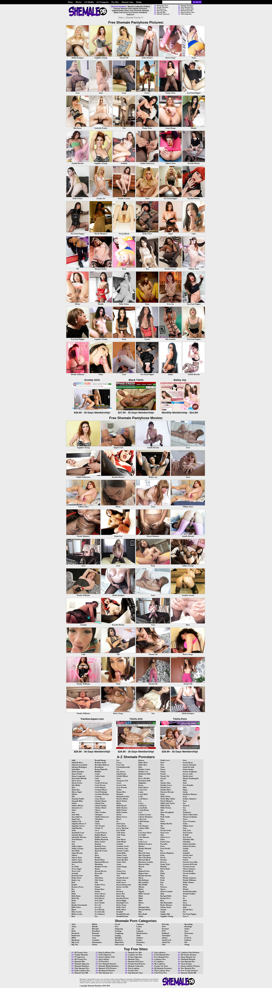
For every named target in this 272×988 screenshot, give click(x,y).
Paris (162, 846)
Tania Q (186, 805)
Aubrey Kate (77, 857)
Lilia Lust (142, 819)
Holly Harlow (122, 808)
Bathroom (76, 935)
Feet (116, 926)
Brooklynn (99, 767)
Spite (185, 787)
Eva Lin (98, 907)
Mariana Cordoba (145, 862)
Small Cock (166, 940)
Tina (185, 828)
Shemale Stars (133, 959)
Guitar (119, 790)
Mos (140, 912)
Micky (141, 889)
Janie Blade (121, 842)
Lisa (140, 830)
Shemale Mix (161, 12)
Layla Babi (142, 794)
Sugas (185, 790)
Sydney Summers (189, 799)
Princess (163, 887)
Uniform (187, 940)
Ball (73, 882)
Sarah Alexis (188, 762)
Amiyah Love (77, 808)
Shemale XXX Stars (136, 961)
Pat (161, 851)
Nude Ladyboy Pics (187, 9)
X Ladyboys (159, 961)
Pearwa (163, 862)
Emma (97, 887)
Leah (140, 796)
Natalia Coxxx (166, 785)
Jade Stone (120, 833)
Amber (74, 803)
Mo (139, 905)
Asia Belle (76, 851)
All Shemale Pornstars (163, 968)
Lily (140, 824)
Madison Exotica (145, 844)
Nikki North (165, 805)
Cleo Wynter (100, 826)
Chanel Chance (101, 801)
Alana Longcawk (78, 776)
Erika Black (100, 896)
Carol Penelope (101, 792)
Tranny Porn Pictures (136, 964)
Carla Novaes (100, 785)
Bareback (75, 933)
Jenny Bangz (121, 866)
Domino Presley (101, 866)
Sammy (163, 909)
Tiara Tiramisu (189, 821)
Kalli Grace (121, 882)
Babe (74, 931)
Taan (185, 801)
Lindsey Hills (143, 828)
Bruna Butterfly (101, 769)
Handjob (118, 938)
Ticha (185, 824)
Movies (78, 2)
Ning (162, 814)
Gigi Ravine (121, 774)
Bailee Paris (76, 878)
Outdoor (139, 938)
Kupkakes (142, 783)
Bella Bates (76, 896)
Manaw (141, 846)
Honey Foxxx (121, 817)
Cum (94, 938)
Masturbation (141, 933)
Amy (73, 812)
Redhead (165, 933)
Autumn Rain (77, 862)
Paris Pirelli (165, 848)
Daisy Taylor (100, 842)
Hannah (119, 794)
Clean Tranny (186, 964)
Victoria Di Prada (190, 864)
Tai (184, 803)
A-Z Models (89, 2)
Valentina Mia (188, 839)
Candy (97, 781)
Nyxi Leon (164, 833)
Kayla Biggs (121, 900)
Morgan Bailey (144, 909)
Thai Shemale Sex (105, 973)
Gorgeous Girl (122, 781)
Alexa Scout (76, 781)
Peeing (139, 944)
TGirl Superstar (186, 14)
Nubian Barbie (166, 824)
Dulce (97, 876)
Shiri (185, 781)
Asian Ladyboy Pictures (190, 966)
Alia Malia (76, 785)
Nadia (140, 916)
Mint (140, 900)
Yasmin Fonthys (189, 894)
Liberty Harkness (145, 817)
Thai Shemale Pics (187, 7)
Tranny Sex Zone (161, 966)
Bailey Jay (76, 880)
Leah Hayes (143, 799)
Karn (118, 889)
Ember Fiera (100, 885)
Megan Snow (143, 873)
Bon (73, 916)
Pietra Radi (165, 869)
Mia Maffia (142, 885)
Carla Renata (100, 787)
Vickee (185, 860)
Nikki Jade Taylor (167, 803)
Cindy (97, 821)
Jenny (118, 864)
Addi (73, 760)
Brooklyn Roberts (102, 765)
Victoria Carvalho (190, 862)
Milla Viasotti (143, 894)
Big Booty (76, 940)
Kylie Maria (143, 787)
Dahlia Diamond (101, 839)
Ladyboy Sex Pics (135, 955)
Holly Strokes (121, 812)
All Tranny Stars (162, 5)
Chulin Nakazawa (102, 817)
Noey (162, 819)
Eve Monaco (100, 914)
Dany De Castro (101, 851)
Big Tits (75, 944)
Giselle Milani (122, 776)
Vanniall (186, 853)
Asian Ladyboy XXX (106, 957)
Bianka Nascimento (79, 905)
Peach (162, 857)
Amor (74, 810)
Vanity (185, 851)
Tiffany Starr (188, 826)
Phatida (163, 866)
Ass (73, 929)
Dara (97, 855)
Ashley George (77, 848)
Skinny (164, 938)
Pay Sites (115, 2)
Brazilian (96, 931)
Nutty (162, 828)
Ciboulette (99, 819)
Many (140, 851)
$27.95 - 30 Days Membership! (136, 412)
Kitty (140, 776)
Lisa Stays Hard (144, 833)
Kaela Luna (121, 880)
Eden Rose (99, 878)
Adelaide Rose (77, 762)
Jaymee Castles (122, 851)
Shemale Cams (127, 2)
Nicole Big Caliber (167, 799)
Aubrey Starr (77, 860)
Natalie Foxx (165, 787)
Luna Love (142, 842)
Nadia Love (165, 760)
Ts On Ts (187, 938)
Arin (73, 842)
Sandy (162, 912)
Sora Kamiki (188, 785)
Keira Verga (121, 905)
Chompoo (99, 814)
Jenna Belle (121, 853)
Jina (118, 876)
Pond (162, 878)
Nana (162, 767)
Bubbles (98, 772)
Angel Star (76, 819)
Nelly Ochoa (165, 796)
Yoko (185, 900)
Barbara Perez (77, 887)
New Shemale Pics (188, 968)
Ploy (162, 876)
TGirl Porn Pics (160, 973)
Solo (163, 944)
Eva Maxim (99, 909)
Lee (139, 801)
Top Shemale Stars (135, 973)
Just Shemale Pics (188, 961)
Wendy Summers (189, 878)
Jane (118, 837)
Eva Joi (98, 905)
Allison (74, 794)
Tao (184, 808)
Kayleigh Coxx (122, 903)
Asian (74, 926)
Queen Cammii (166, 891)
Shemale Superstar (163, 14)
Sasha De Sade (188, 767)
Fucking (118, 931)
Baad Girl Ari (77, 876)
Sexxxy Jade (188, 774)
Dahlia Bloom (100, 835)
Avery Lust (76, 871)
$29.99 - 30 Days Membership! (180, 751)
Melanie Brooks (144, 876)
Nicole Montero (166, 801)
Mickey (141, 887)
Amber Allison (77, 805)
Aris (73, 844)
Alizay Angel (77, 792)
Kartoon (119, 891)
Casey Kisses (100, 799)
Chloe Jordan (100, 812)
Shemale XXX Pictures (107, 968)
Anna (74, 830)
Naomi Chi (164, 776)
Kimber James (144, 769)
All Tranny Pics (162, 10)
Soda (185, 783)
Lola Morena (143, 837)
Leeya (140, 803)
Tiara (185, 819)
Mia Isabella (143, 882)
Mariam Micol (144, 860)
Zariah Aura (188, 909)
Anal (73, 924)
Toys (186, 935)
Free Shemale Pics (161, 957)
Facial (117, 924)
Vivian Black (188, 871)
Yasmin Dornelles (190, 891)
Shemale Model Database (108, 966)
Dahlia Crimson (101, 837)
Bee (73, 889)
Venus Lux (187, 857)
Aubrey (74, 855)
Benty (74, 900)
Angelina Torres (78, 826)
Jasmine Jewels (122, 846)
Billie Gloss (76, 907)
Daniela (98, 844)
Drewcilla (99, 873)
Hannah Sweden (122, 796)
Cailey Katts (100, 776)
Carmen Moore (101, 790)
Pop (161, 882)
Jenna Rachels (122, 860)
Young (186, 944)
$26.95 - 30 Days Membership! (92, 751)
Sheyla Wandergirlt (190, 778)
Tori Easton (187, 833)
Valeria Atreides (189, 844)
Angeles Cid (76, 821)
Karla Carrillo (122, 887)
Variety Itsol (188, 855)
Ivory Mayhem (122, 828)
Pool (164, 926)
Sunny (185, 792)
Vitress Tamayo (189, 869)
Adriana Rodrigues (79, 767)
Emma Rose (99, 889)
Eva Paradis (100, 912)
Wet (185, 942)
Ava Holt (75, 866)
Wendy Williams (189, 880)
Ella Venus (99, 880)
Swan (185, 796)
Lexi (140, 812)
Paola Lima (165, 842)
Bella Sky (75, 898)
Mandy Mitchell (144, 848)
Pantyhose (140, 942)
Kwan (140, 785)
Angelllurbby (77, 828)
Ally (73, 796)
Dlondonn (99, 864)
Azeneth (75, 873)
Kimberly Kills (144, 774)
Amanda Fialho (78, 799)
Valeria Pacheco (189, 846)
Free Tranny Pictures (189, 970)
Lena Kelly (142, 808)
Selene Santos (188, 769)
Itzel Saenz (120, 824)
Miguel (141, 891)
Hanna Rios (121, 792)
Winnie (186, 889)
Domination (97, 942)
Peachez (163, 860)
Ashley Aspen (77, 846)
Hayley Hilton (122, 799)
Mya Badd (142, 914)
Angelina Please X (79, 824)
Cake (97, 778)
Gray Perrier (121, 787)
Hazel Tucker (121, 801)
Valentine (186, 842)
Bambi (74, 885)
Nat (161, 781)
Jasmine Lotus (122, 848)
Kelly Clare (121, 907)
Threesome (188, 933)
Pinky (162, 873)
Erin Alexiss (99, 898)
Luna (140, 839)
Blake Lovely (77, 914)
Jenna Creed (121, 855)
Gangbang (119, 933)
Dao (96, 853)
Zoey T (186, 916)
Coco (97, 830)
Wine (185, 887)
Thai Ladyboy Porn (162, 970)
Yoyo (185, 903)
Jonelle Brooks (122, 878)
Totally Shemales (162, 7)
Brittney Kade (100, 762)
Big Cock (75, 942)
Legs (138, 929)
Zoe (184, 912)
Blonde (95, 926)
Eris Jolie (99, 900)
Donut (97, 869)
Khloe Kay (142, 765)
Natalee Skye (165, 783)
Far (117, 760)
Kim (140, 767)
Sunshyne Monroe (190, 794)
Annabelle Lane (78, 833)
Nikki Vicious (165, 808)
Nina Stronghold (167, 812)
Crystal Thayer (101, 833)
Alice (74, 787)
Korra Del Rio (144, 778)
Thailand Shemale (188, 959)
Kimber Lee (143, 772)
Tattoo (187, 929)
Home (70, 2)
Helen (118, 803)
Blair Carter (77, 912)
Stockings (188, 926)
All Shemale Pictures (106, 970)
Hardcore (119, 940)
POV (164, 931)
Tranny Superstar (135, 957)
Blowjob (95, 929)
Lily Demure (143, 826)
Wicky (185, 885)
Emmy (97, 891)
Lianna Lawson (144, 814)
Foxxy (119, 762)
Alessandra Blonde (79, 778)
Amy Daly (76, 814)
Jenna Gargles (122, 857)
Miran (141, 903)
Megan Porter (144, 871)
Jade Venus (120, 835)
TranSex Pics (133, 970)
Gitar (118, 778)
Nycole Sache (165, 830)
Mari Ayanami (144, 855)
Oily (162, 835)
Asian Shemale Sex (188, 957)
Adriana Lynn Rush (79, 765)
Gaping (118, 935)
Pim (162, 871)
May (140, 869)
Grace (118, 783)
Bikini (94, 924)
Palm (162, 839)
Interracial (119, 944)
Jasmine (119, 844)
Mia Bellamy (143, 880)
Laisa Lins (142, 790)
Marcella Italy (144, 853)
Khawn (141, 760)
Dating (139, 2)
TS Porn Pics (103, 961)
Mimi (140, 896)
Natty (162, 794)
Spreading (188, 924)
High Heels (119, 942)
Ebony (94, 944)
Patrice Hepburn (167, 853)
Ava (73, 864)
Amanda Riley (77, 801)
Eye (96, 916)
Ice (117, 821)
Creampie (96, 935)
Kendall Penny (122, 916)
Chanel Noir (100, 803)
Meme (140, 878)
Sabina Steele (165, 907)
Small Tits (166, 942)
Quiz (162, 894)
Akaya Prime (77, 774)
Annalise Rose (77, 835)
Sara (185, 760)
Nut (161, 826)
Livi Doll (142, 835)
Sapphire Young (166, 916)
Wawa (185, 876)
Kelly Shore (121, 909)
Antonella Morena (79, 837)
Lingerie (139, 931)
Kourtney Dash (144, 781)
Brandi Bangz (100, 760)
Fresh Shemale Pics (162, 955)
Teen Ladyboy (133, 968)
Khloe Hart (142, 762)
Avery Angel (76, 869)
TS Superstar (161, 9)
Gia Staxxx (120, 772)
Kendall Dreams (122, 914)
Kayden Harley (122, 898)
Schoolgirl (166, 935)
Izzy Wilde (120, 830)
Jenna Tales (121, 862)
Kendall (119, 912)
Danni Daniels (100, 848)
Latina (139, 926)
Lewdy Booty (143, 810)
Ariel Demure (77, 839)
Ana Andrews (77, 817)
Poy (161, 885)
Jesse (118, 869)
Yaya (185, 896)
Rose (162, 900)
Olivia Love (165, 837)
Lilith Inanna (143, 821)
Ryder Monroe (166, 905)
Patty (162, 855)
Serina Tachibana (190, 772)
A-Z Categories (102, 2)
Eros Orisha (100, 903)
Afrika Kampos (78, 772)
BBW (74, 938)
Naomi (163, 774)
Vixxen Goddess (189, 873)
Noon (162, 821)
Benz (74, 903)
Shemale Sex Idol (135, 952)
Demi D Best (100, 860)
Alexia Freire (77, 783)
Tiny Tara (187, 830)
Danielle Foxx (100, 846)
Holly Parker (121, 810)
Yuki (184, 907)
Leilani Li (142, 805)
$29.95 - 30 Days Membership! (136, 751)
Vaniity (186, 848)
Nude (138, 935)
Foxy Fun (120, 765)
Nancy (162, 769)
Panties (139, 940)
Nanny (163, 772)
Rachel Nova (165, 898)
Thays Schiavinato (190, 814)
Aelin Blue (76, 769)
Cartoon (98, 796)
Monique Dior (144, 907)
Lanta (140, 792)
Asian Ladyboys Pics (187, 12)
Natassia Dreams (167, 792)
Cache (97, 774)
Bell (73, 891)
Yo (184, 898)
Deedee (97, 857)
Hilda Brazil (121, 805)
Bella (74, 894)
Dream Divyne (100, 871)
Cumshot (95, 940)
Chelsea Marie (100, 808)
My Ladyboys (159, 964)
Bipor (74, 909)
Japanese (140, 924)
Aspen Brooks (77, 853)
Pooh (162, 880)
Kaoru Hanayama (123, 885)
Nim (162, 810)
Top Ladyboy (103, 959)
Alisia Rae (76, 790)
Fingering (119, 929)
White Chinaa (188, 882)
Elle (96, 882)
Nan (162, 765)
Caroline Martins (102, 794)
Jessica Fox (121, 871)
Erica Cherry (100, 894)
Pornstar (165, 929)
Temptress (187, 812)
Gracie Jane (121, 785)
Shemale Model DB (188, 973)
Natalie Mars (165, 790)
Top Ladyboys (160, 952)
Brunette (95, 933)
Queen (162, 889)
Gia (117, 769)
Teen (186, 931)
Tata (184, 810)
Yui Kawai (187, 905)
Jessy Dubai (121, 873)
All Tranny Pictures (188, 955)
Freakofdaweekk (123, 767)
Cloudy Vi (99, 828)
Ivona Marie (121, 826)
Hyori (118, 819)
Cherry (98, 810)
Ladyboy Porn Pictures (190, 952)
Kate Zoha (120, 896)
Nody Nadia (165, 817)
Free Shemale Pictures (107, 964)
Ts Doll (185, 835)
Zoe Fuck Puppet (189, 914)
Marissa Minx (144, 864)
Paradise (163, 844)
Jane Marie (121, 839)
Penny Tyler (165, 864)
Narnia (163, 778)
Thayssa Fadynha (190, 817)
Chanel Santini (101, 805)
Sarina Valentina (189, 765)
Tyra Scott (187, 837)
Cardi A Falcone (101, 783)
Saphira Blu (165, 914)
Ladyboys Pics (160, 959)
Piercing (165, 924)
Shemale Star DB (186, 10)
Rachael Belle (165, 896)
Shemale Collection (135, 966)
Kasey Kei (120, 894)
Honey (119, 814)
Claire (97, 824)
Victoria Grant (189, 866)
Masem (141, 866)
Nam (162, 762)
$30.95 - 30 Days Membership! (92, 412)
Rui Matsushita (166, 903)
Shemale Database (187, 5)
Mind (140, 898)
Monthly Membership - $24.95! (180, 412)
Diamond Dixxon (101, 862)
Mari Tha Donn (144, 857)
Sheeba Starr (188, 776)
